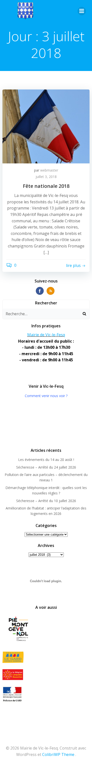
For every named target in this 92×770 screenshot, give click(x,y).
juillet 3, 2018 (46, 176)
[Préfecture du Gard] (46, 694)
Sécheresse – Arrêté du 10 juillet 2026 (46, 500)
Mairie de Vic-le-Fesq (46, 334)
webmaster (49, 170)
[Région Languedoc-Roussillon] (46, 674)
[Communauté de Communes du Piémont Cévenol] (46, 629)
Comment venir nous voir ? (46, 395)
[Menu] (82, 11)
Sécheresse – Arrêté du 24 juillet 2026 (46, 467)
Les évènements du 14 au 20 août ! (46, 459)
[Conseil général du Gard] (46, 657)
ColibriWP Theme (58, 754)
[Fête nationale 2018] (46, 126)
